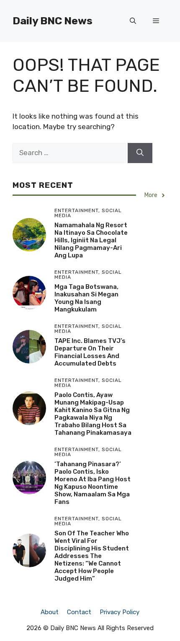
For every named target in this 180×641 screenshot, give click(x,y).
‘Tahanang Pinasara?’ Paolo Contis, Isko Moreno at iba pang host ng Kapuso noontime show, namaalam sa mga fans (92, 483)
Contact (79, 612)
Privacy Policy (119, 612)
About (50, 612)
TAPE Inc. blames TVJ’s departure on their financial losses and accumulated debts (90, 352)
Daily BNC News (53, 21)
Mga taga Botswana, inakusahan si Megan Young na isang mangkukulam (86, 298)
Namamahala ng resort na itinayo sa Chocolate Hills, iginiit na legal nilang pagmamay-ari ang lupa (91, 240)
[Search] (140, 153)
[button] (132, 21)
